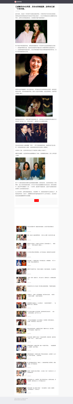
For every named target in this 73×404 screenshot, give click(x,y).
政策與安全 (19, 399)
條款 (21, 399)
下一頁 (36, 200)
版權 (25, 399)
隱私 (23, 399)
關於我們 (15, 399)
